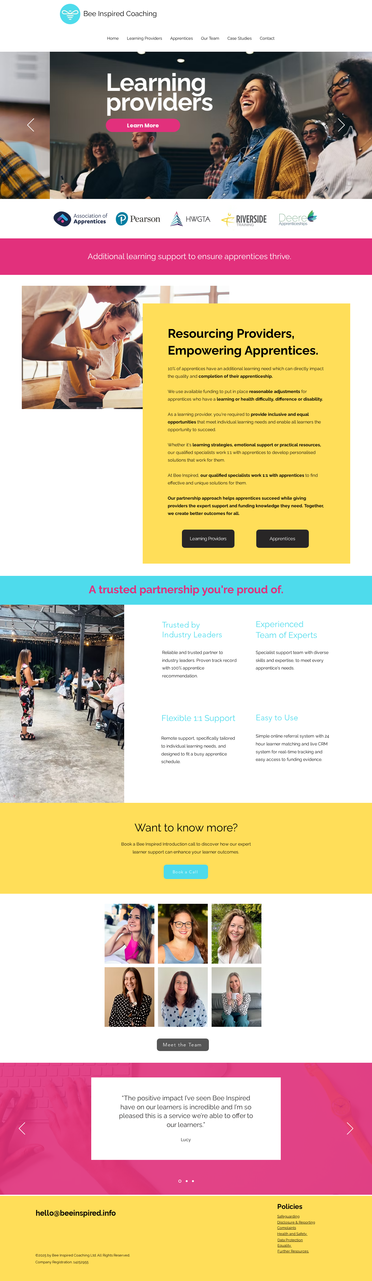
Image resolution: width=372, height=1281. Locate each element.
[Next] (341, 125)
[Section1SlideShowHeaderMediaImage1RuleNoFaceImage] (179, 1181)
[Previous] (30, 125)
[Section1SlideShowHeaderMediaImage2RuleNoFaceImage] (186, 1181)
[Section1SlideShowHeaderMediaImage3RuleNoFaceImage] (193, 1181)
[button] (129, 934)
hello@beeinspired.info (76, 1213)
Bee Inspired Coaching (120, 14)
